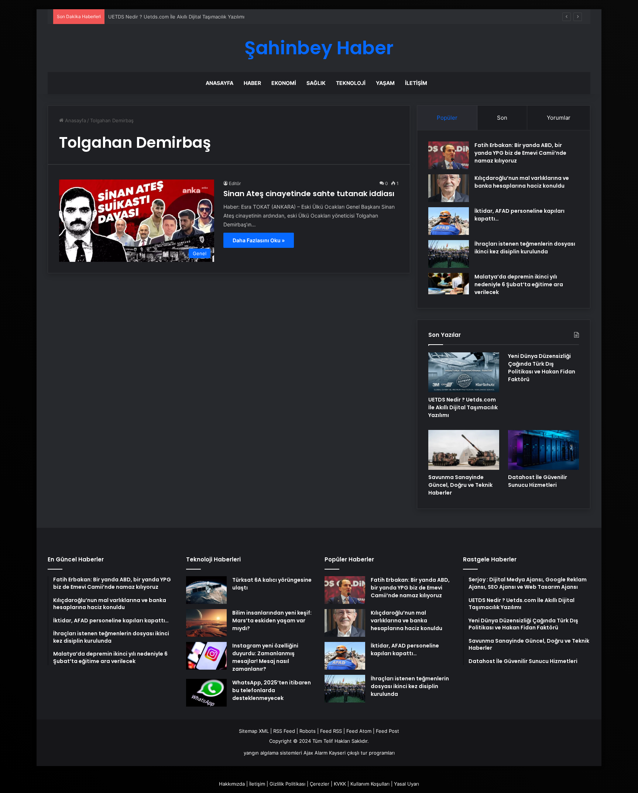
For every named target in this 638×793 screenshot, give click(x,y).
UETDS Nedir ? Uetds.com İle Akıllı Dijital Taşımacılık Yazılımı (176, 17)
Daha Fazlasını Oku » (259, 240)
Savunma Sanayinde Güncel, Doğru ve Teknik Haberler (460, 485)
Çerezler (319, 784)
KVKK (340, 784)
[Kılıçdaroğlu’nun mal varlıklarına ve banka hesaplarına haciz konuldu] (448, 188)
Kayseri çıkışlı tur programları (362, 753)
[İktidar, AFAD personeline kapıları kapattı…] (448, 221)
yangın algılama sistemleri (273, 753)
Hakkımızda (232, 784)
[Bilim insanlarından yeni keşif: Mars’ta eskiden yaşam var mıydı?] (206, 623)
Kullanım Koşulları (370, 784)
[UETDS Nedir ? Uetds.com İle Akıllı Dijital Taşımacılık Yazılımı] (463, 372)
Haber (252, 83)
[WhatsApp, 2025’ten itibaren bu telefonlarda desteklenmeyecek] (206, 693)
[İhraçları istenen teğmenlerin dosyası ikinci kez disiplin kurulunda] (448, 254)
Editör (235, 183)
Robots (307, 731)
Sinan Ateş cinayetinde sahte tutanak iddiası (308, 193)
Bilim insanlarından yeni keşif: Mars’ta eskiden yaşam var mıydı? (272, 620)
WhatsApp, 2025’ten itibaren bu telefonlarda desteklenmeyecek (271, 690)
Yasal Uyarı (406, 784)
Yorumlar (558, 117)
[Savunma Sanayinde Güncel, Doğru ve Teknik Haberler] (463, 450)
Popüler (447, 117)
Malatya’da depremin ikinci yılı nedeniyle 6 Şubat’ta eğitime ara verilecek (518, 284)
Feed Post (387, 731)
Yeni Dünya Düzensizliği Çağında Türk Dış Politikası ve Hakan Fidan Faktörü (541, 367)
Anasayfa (219, 83)
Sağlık (316, 83)
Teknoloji (351, 83)
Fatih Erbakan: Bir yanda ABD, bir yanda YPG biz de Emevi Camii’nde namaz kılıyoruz (520, 152)
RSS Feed (284, 731)
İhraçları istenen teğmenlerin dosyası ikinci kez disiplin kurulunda (524, 247)
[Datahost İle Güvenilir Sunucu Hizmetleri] (543, 450)
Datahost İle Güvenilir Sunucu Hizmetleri (537, 481)
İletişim (416, 83)
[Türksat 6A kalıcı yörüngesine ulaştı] (206, 590)
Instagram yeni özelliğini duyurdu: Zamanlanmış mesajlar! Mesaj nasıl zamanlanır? (265, 657)
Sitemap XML (254, 731)
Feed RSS (331, 731)
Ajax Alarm (315, 753)
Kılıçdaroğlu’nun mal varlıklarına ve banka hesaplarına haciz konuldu (521, 181)
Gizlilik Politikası (287, 784)
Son (502, 117)
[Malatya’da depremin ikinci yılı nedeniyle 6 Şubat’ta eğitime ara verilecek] (448, 283)
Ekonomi (283, 83)
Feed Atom (358, 731)
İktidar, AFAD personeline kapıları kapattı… (405, 649)
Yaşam (385, 83)
